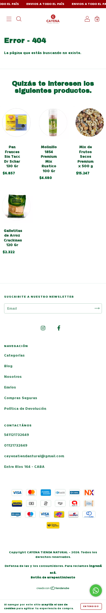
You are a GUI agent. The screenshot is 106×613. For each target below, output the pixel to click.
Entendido (91, 606)
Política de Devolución (25, 408)
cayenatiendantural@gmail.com (34, 456)
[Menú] (9, 19)
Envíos (10, 387)
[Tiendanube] (53, 588)
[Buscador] (18, 19)
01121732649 (15, 445)
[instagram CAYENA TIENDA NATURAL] (43, 328)
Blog (8, 366)
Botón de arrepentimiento (53, 577)
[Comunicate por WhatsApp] (96, 590)
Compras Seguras (20, 397)
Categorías (14, 355)
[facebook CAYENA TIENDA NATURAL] (59, 328)
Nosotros (13, 376)
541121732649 (16, 434)
